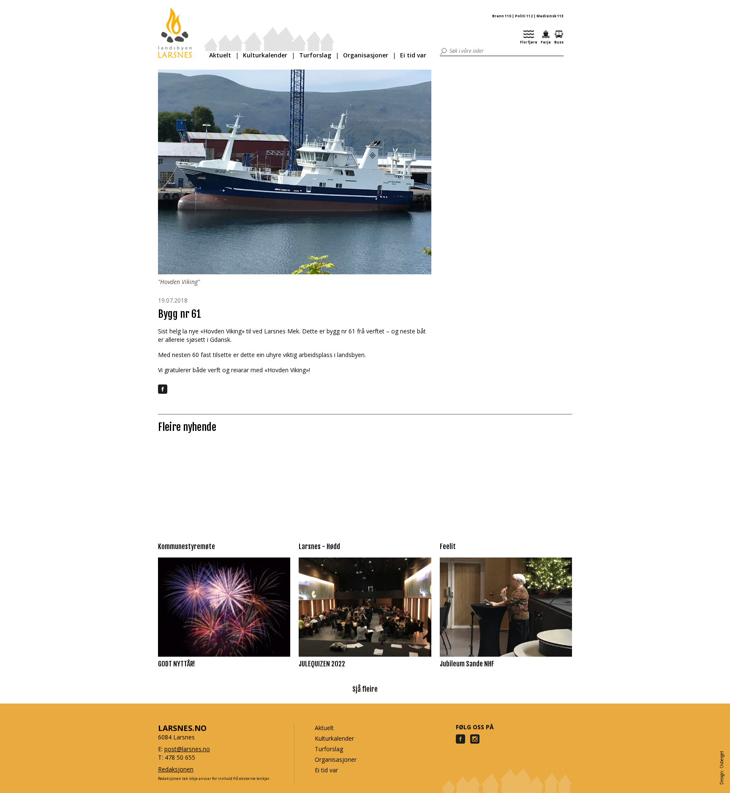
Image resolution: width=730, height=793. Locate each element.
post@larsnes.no (187, 749)
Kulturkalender (265, 55)
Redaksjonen (175, 769)
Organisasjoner (365, 55)
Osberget (722, 760)
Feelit (448, 546)
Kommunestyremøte (186, 546)
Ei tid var (413, 55)
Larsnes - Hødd (319, 546)
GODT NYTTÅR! (176, 664)
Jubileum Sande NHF (467, 664)
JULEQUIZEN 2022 (322, 664)
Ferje (546, 42)
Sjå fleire (365, 689)
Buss (559, 42)
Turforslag (315, 55)
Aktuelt (220, 55)
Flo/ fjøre (528, 42)
